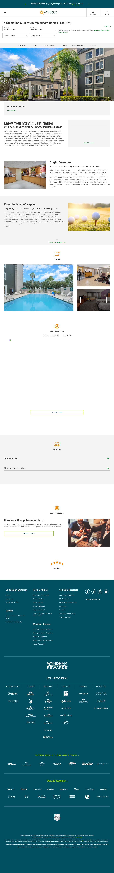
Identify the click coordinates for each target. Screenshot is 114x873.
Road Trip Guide (12, 602)
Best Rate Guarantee (41, 595)
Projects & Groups (40, 636)
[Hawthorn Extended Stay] (13, 694)
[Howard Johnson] (30, 716)
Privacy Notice (38, 599)
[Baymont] (48, 723)
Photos (34, 45)
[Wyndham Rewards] (56, 665)
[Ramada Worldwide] (48, 730)
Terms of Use (38, 602)
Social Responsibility (67, 613)
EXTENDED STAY (12, 686)
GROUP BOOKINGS (78, 45)
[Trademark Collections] (83, 701)
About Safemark (39, 606)
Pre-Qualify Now (77, 5)
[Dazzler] (66, 708)
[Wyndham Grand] (101, 708)
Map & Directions (48, 45)
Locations (9, 599)
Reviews (93, 45)
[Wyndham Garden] (48, 708)
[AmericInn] (48, 716)
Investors (62, 606)
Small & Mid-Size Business (43, 640)
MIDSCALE (48, 686)
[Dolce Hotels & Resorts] (101, 701)
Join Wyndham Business (42, 629)
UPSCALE (83, 686)
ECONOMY (31, 686)
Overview (21, 45)
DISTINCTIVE (101, 686)
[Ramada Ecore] (48, 737)
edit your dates (99, 30)
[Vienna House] (66, 716)
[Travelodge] (30, 723)
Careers (62, 610)
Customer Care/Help (14, 622)
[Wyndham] (83, 694)
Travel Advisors (39, 644)
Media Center (64, 599)
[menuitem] (5, 12)
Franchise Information (68, 602)
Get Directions (57, 412)
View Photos (93, 300)
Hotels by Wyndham (57, 678)
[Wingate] (48, 701)
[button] (25, 4)
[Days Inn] (30, 694)
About (8, 595)
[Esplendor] (66, 701)
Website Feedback (92, 599)
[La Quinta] (48, 694)
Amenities (63, 45)
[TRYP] (66, 694)
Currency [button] (106, 26)
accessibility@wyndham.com (83, 839)
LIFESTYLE (66, 686)
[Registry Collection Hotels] (101, 694)
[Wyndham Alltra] (66, 723)
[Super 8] (30, 701)
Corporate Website (66, 595)
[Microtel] (30, 708)
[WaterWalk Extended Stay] (13, 701)
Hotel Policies (88, 143)
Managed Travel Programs (43, 633)
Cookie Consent (39, 610)
